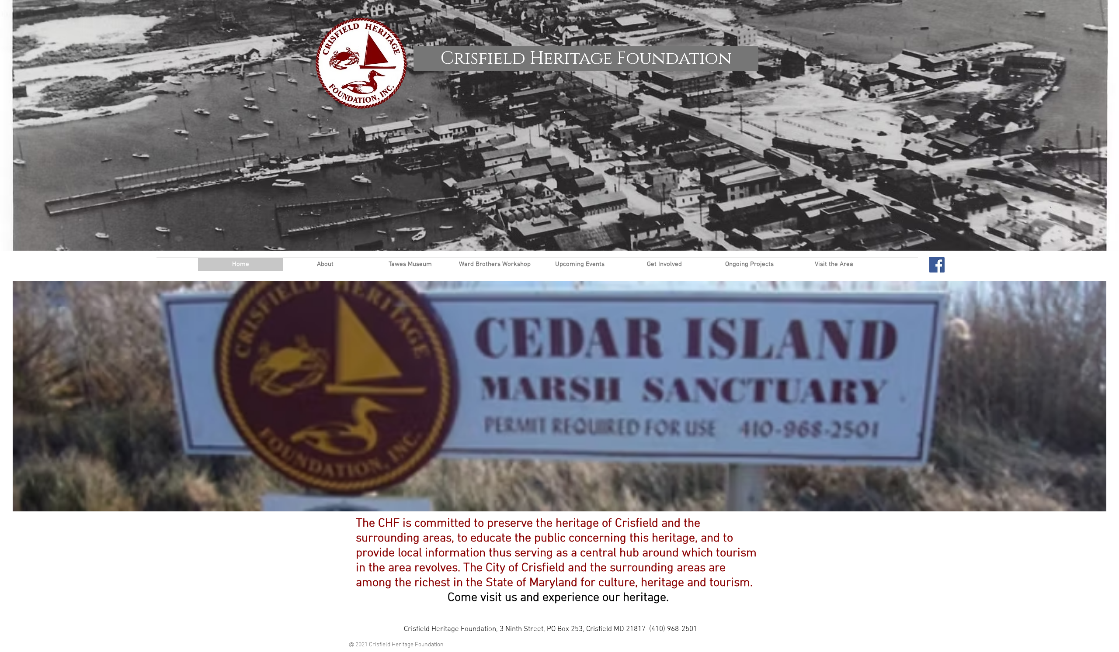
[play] (1088, 503)
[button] (325, 264)
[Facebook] (937, 265)
